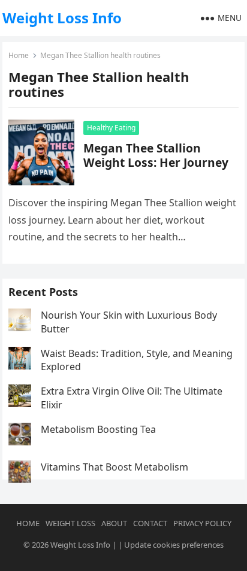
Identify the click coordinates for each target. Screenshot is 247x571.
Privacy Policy (202, 523)
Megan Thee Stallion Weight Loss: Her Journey (155, 155)
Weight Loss (70, 523)
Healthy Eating (111, 128)
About (114, 523)
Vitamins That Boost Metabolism (114, 467)
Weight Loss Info (62, 18)
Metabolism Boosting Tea (98, 429)
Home (18, 55)
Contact (150, 523)
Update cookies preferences (174, 544)
